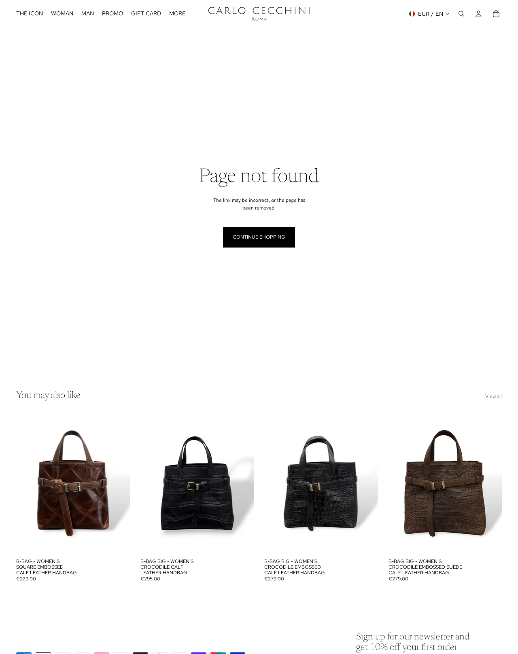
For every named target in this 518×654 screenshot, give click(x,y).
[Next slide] (118, 483)
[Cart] (496, 14)
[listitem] (177, 13)
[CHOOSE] (117, 542)
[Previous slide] (28, 483)
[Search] (461, 14)
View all (493, 396)
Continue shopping (259, 237)
